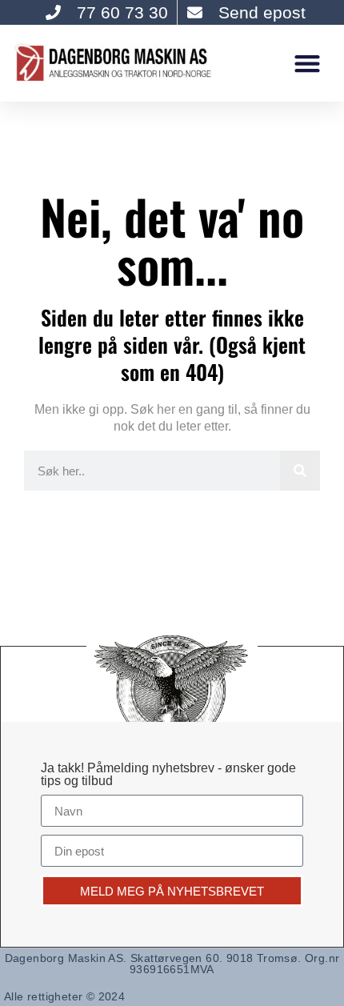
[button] (306, 62)
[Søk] (300, 471)
